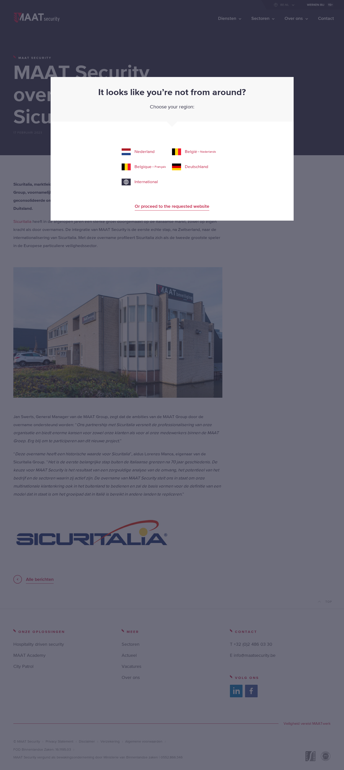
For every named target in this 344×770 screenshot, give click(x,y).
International (146, 181)
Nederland (144, 151)
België (200, 151)
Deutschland (196, 166)
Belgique (150, 166)
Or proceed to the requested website (172, 206)
